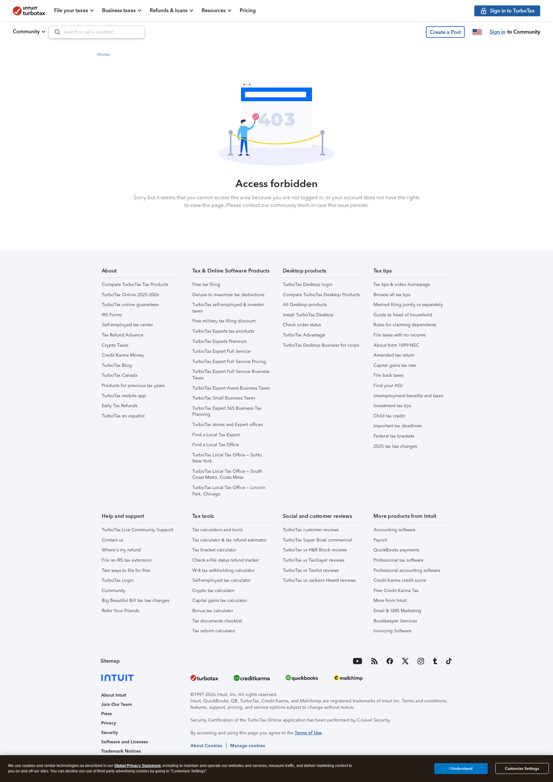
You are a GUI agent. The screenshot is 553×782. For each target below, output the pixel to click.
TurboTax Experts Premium (219, 341)
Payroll (380, 540)
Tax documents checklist (217, 621)
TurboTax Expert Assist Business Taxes (231, 388)
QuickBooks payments (396, 550)
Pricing (248, 10)
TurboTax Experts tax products (223, 331)
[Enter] (55, 32)
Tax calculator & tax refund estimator (229, 540)
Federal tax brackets (393, 436)
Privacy (108, 723)
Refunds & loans (169, 10)
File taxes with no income (399, 335)
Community (26, 31)
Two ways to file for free (126, 570)
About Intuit (113, 695)
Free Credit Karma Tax (396, 590)
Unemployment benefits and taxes (408, 396)
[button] (445, 32)
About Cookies (206, 745)
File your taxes (71, 10)
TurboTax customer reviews (311, 530)
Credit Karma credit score (399, 580)
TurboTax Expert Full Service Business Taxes (230, 375)
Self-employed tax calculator (221, 580)
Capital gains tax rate (394, 365)
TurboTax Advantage (304, 335)
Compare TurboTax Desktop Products (321, 294)
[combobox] (97, 32)
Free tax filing (206, 284)
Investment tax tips (392, 405)
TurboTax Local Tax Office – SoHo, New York (227, 458)
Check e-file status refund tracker (225, 560)
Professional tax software (398, 560)
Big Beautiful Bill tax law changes (135, 600)
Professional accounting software (406, 570)
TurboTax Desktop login (308, 284)
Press (106, 713)
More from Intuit (390, 600)
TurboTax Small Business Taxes (223, 398)
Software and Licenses (124, 742)
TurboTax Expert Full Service (221, 351)
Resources (214, 10)
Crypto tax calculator (213, 590)
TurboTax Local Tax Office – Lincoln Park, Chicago (228, 491)
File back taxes (388, 375)
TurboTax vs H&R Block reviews (315, 550)
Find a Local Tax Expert (216, 435)
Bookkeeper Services (395, 621)
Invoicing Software (392, 631)
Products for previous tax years (133, 385)
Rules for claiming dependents (404, 325)
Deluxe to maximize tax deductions (228, 294)
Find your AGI (388, 385)
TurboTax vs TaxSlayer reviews (313, 560)
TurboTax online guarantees (130, 304)
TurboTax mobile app (124, 396)
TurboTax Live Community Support (137, 530)
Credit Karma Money (123, 355)
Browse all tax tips (391, 294)
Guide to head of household (402, 315)
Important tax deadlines (397, 426)
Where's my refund (121, 550)
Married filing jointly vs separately (408, 304)
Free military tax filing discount (223, 321)
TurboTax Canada (119, 375)
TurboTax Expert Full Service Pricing (229, 361)
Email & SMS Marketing (397, 610)
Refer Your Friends (120, 610)
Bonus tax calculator (212, 610)
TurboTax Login (118, 580)
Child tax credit (389, 416)
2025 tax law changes (395, 446)
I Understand (461, 768)
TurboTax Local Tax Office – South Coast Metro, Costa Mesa (227, 474)
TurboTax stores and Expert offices (227, 424)
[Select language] (477, 32)
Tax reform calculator (213, 631)
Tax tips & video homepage (401, 284)
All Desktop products (305, 304)
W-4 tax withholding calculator (223, 570)
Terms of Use (308, 733)
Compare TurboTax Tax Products (135, 284)
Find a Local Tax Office (215, 444)
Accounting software (394, 530)
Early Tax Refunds (119, 405)
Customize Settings (522, 768)
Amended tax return (393, 355)
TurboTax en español (123, 416)
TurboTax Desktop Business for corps (321, 345)
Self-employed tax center (127, 325)
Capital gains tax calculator (219, 600)
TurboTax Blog (117, 365)
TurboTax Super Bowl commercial (317, 540)
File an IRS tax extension (126, 560)
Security (109, 732)
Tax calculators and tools (217, 530)
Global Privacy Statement (137, 765)
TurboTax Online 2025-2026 (130, 294)
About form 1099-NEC (396, 345)
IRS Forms (112, 315)
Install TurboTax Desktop (308, 315)
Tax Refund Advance (122, 335)
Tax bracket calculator (214, 550)
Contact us (112, 540)
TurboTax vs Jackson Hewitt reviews (319, 580)
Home (103, 54)
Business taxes (119, 10)
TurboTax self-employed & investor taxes (228, 308)
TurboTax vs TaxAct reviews (311, 570)
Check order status (302, 325)
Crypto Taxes (115, 345)
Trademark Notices (121, 751)
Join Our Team (116, 704)
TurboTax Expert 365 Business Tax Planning (226, 411)
